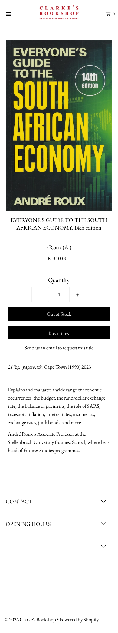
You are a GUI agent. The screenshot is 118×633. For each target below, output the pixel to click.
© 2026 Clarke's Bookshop (30, 619)
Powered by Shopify (79, 619)
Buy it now (59, 333)
